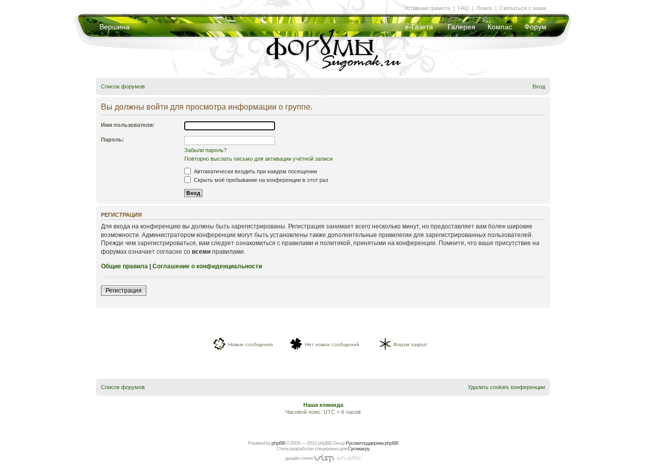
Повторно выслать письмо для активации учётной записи (258, 159)
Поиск (484, 8)
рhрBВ (278, 443)
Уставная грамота (427, 8)
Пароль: (112, 139)
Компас (500, 27)
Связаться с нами (523, 8)
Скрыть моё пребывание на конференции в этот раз (260, 180)
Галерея (461, 27)
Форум (535, 27)
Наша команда (323, 405)
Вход (538, 86)
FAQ (463, 8)
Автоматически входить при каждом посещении (254, 171)
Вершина (114, 27)
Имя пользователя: (127, 125)
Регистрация (123, 290)
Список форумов (123, 86)
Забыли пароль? (205, 150)
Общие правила (124, 266)
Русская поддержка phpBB (372, 443)
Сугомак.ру (358, 448)
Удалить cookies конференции (506, 387)
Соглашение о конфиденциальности (207, 266)
